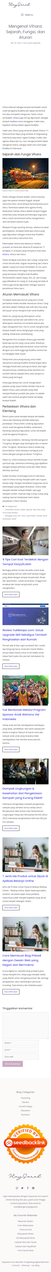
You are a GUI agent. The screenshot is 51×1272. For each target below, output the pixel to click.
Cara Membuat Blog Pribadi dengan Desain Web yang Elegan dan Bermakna (21, 960)
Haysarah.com (8, 1262)
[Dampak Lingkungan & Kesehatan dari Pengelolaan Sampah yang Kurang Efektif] (25, 782)
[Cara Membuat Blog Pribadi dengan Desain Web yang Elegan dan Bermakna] (25, 949)
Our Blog (35, 1265)
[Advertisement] (25, 74)
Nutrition (25, 1114)
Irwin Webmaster (26, 1225)
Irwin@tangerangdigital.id (25, 1206)
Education (25, 1110)
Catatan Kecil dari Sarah (25, 1242)
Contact (16, 1265)
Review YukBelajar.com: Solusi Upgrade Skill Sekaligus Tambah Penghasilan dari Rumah (24, 634)
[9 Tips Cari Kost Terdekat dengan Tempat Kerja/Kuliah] (25, 553)
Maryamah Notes (25, 1233)
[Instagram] (16, 1188)
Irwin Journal (26, 1229)
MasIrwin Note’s (25, 1221)
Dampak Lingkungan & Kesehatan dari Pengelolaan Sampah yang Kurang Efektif (22, 793)
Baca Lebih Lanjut (11, 594)
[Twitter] (22, 1188)
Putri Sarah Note (25, 1250)
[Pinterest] (33, 1188)
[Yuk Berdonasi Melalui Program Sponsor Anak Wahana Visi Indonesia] (25, 703)
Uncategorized (11, 506)
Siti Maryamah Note (25, 1238)
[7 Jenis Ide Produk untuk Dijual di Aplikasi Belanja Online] (25, 870)
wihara (5, 254)
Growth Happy (25, 1106)
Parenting (25, 1098)
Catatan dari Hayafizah (25, 1246)
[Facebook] (27, 1188)
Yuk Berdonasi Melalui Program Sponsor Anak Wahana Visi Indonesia (24, 714)
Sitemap (26, 1265)
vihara (16, 117)
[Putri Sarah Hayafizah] (19, 5)
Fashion (25, 1102)
